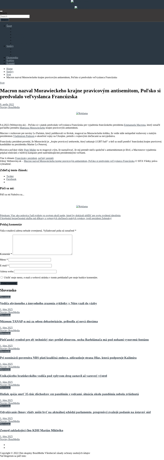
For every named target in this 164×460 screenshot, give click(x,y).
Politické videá (20, 54)
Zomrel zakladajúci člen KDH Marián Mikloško (31, 430)
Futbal (16, 28)
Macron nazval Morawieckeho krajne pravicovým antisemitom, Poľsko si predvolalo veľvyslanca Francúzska (79, 161)
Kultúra (10, 60)
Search (3, 13)
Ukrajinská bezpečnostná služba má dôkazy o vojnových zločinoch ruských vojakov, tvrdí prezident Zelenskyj (55, 218)
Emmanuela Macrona (135, 125)
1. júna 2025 (6, 309)
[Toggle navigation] (1, 11)
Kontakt (10, 63)
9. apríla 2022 (7, 104)
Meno (4, 259)
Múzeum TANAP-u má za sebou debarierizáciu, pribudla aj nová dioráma (49, 321)
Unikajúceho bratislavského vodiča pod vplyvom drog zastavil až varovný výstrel (53, 375)
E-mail (4, 265)
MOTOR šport (20, 37)
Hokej (16, 31)
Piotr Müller (30, 149)
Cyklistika (18, 34)
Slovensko (18, 49)
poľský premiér (46, 158)
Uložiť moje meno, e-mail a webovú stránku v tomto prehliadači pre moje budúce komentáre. (51, 277)
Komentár (6, 254)
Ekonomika (12, 57)
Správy (10, 46)
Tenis (15, 40)
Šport (9, 25)
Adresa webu (6, 271)
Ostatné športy (20, 43)
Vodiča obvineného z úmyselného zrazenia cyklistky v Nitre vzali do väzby (48, 303)
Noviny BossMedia (10, 107)
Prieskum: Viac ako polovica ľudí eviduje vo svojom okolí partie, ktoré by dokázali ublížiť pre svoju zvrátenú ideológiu (60, 215)
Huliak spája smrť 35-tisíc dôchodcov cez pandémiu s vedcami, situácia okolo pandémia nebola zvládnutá (69, 394)
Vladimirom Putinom (23, 136)
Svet (15, 51)
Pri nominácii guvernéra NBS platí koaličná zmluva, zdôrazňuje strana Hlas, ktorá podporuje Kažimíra (68, 357)
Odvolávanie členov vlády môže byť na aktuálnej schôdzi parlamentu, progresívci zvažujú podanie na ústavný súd (75, 412)
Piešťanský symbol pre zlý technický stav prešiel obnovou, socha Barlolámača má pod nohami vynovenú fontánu (74, 339)
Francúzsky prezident (26, 158)
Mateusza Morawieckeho (32, 127)
